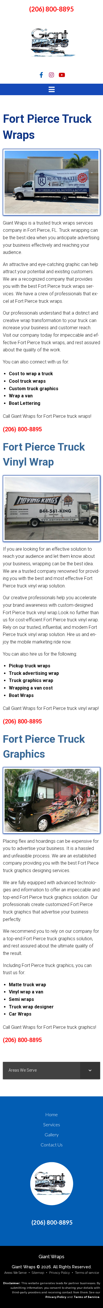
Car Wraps (20, 1014)
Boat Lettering (24, 403)
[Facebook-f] (41, 75)
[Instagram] (51, 75)
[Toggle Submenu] (90, 1070)
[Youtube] (62, 75)
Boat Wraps (21, 695)
